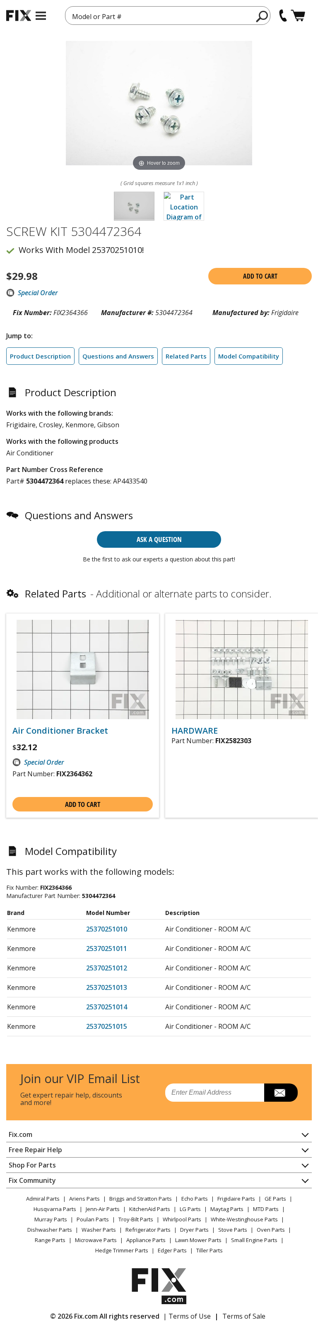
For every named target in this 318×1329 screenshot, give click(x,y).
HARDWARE (194, 731)
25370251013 (106, 987)
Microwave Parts (96, 1240)
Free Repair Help (35, 1149)
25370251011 (106, 948)
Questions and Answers (118, 356)
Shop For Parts (32, 1165)
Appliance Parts (146, 1240)
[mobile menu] (41, 16)
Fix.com (20, 1134)
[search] (262, 16)
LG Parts (190, 1209)
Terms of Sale (243, 1316)
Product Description (40, 356)
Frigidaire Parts (236, 1198)
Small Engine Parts (254, 1240)
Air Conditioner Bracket (60, 731)
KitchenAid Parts (149, 1209)
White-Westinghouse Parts (244, 1219)
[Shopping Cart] (298, 16)
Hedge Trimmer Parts (121, 1250)
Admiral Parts (43, 1198)
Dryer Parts (194, 1229)
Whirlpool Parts (182, 1219)
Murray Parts (50, 1219)
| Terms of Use (187, 1316)
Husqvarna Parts (55, 1209)
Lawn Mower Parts (198, 1240)
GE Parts (275, 1198)
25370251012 (106, 968)
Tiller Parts (209, 1250)
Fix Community (32, 1180)
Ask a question (159, 539)
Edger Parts (172, 1250)
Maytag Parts (226, 1209)
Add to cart (260, 276)
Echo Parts (194, 1198)
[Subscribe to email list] (281, 1092)
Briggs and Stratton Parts (140, 1198)
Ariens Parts (84, 1198)
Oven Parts (271, 1229)
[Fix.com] (18, 15)
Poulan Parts (93, 1219)
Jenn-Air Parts (103, 1209)
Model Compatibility (248, 356)
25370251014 (106, 1006)
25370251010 (106, 929)
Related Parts (186, 356)
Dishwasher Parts (49, 1229)
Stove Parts (232, 1229)
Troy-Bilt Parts (135, 1219)
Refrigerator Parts (148, 1229)
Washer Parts (99, 1229)
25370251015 (106, 1026)
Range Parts (50, 1240)
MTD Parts (266, 1209)
